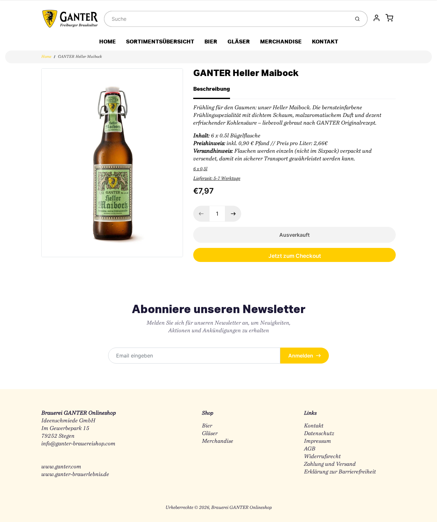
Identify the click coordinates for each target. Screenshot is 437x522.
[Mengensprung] (233, 214)
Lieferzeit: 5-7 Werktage (216, 179)
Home (46, 57)
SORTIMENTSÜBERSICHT (160, 41)
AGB (309, 449)
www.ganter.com (61, 467)
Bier (207, 426)
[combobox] (226, 19)
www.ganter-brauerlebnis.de (75, 474)
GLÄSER (238, 41)
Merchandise (217, 441)
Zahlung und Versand (330, 464)
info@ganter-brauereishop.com (78, 444)
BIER (210, 41)
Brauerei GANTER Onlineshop (241, 508)
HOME (107, 41)
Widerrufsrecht (322, 456)
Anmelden (300, 355)
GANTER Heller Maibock (80, 57)
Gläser (210, 433)
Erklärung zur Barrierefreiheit (340, 472)
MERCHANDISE (281, 41)
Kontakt (313, 426)
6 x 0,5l (200, 169)
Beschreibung (211, 88)
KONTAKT (325, 41)
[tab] (215, 90)
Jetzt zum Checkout (294, 256)
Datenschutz (319, 433)
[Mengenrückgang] (201, 214)
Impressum (317, 441)
